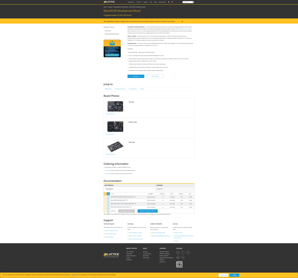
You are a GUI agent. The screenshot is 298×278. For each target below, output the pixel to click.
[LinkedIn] (178, 252)
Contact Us (162, 261)
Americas (145, 251)
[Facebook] (183, 252)
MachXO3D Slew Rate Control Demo (120, 207)
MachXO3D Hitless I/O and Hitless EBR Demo (122, 203)
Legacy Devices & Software (166, 257)
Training (176, 241)
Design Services (178, 232)
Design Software (109, 237)
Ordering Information (120, 89)
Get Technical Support (110, 234)
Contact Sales (155, 76)
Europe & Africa (147, 253)
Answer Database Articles (111, 230)
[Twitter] (188, 252)
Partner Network (164, 255)
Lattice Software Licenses (135, 232)
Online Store (146, 257)
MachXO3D (108, 30)
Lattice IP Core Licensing (135, 236)
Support (145, 2)
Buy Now (136, 76)
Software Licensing (164, 253)
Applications (131, 2)
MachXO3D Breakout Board (112, 34)
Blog (155, 2)
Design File (160, 189)
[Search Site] (193, 2)
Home (105, 7)
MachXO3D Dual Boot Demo (118, 200)
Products (139, 2)
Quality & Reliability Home (158, 232)
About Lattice (162, 2)
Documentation (133, 89)
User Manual (109, 189)
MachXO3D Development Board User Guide (122, 196)
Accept (234, 275)
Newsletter (129, 259)
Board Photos (108, 89)
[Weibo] (183, 257)
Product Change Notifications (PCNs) (160, 236)
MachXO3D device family (185, 29)
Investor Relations (131, 255)
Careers (128, 257)
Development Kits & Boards (121, 7)
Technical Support (164, 251)
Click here (107, 170)
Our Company (130, 251)
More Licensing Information (136, 239)
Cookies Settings (223, 275)
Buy (151, 2)
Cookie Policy (75, 274)
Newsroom (129, 253)
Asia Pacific (146, 255)
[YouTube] (178, 257)
